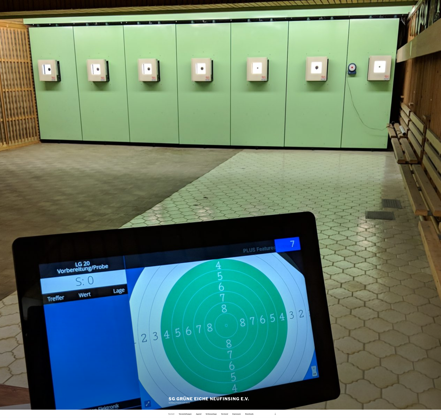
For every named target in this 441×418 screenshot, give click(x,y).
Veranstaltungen (185, 414)
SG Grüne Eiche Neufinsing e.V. (209, 398)
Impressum (236, 414)
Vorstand (224, 414)
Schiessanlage (211, 414)
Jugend (198, 414)
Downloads (249, 414)
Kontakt (171, 414)
